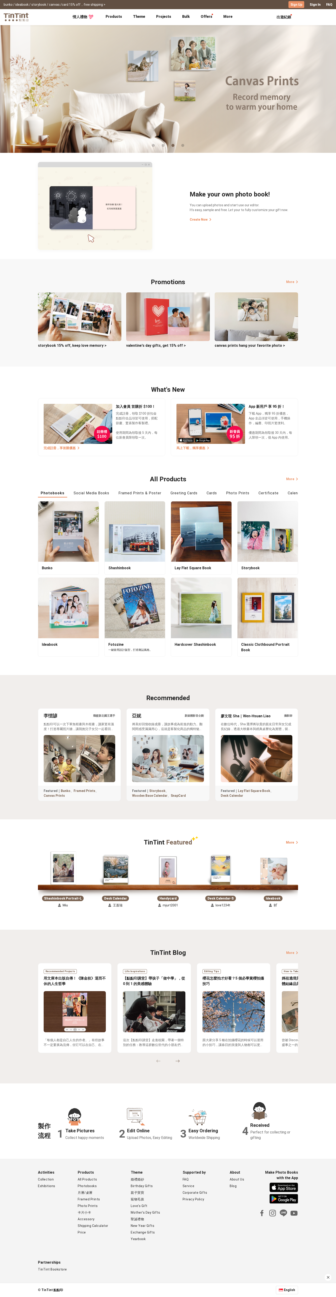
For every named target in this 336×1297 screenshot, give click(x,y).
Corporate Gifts (195, 1192)
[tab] (114, 17)
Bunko (65, 791)
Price (82, 1232)
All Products (87, 1179)
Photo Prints (88, 1206)
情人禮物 (80, 17)
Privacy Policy (193, 1199)
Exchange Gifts (143, 1232)
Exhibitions (46, 1186)
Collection (46, 1179)
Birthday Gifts (142, 1186)
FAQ (329, 4)
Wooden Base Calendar (150, 795)
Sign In (315, 4)
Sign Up (296, 4)
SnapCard (178, 795)
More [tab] (227, 16)
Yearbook (138, 1239)
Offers (206, 16)
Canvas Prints (54, 795)
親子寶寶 (137, 1192)
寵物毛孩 (137, 1199)
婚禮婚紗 (137, 1179)
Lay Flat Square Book (254, 791)
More (290, 282)
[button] (63, 868)
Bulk (186, 16)
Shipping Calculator (93, 1226)
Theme (139, 16)
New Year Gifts (142, 1226)
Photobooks (87, 1186)
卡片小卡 (84, 1212)
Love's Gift (139, 1206)
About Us (237, 1179)
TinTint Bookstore (52, 1269)
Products (114, 16)
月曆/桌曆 (85, 1192)
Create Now (199, 219)
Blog (233, 1186)
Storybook (157, 791)
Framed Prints (84, 791)
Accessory (86, 1219)
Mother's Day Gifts (145, 1212)
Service (189, 1186)
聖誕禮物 (137, 1219)
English (289, 1290)
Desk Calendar (232, 795)
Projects (163, 16)
